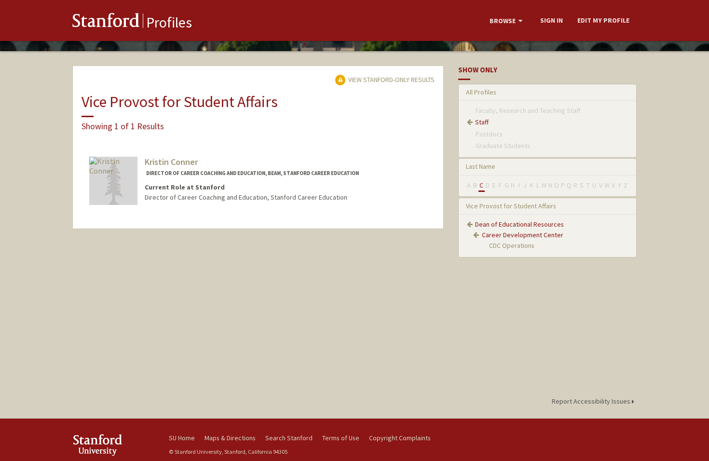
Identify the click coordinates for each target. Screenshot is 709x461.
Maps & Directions (230, 438)
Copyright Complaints (400, 438)
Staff (482, 122)
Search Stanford (289, 438)
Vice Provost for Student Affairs (511, 206)
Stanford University (113, 445)
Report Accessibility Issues (592, 401)
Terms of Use (340, 438)
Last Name (480, 166)
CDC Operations (511, 245)
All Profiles (481, 92)
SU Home (182, 438)
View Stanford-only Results (391, 79)
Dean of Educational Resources (519, 224)
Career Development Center (522, 234)
